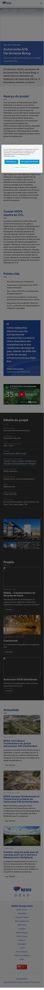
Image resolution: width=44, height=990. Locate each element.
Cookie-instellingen (21, 167)
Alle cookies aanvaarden (29, 161)
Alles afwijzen (11, 161)
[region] (22, 158)
